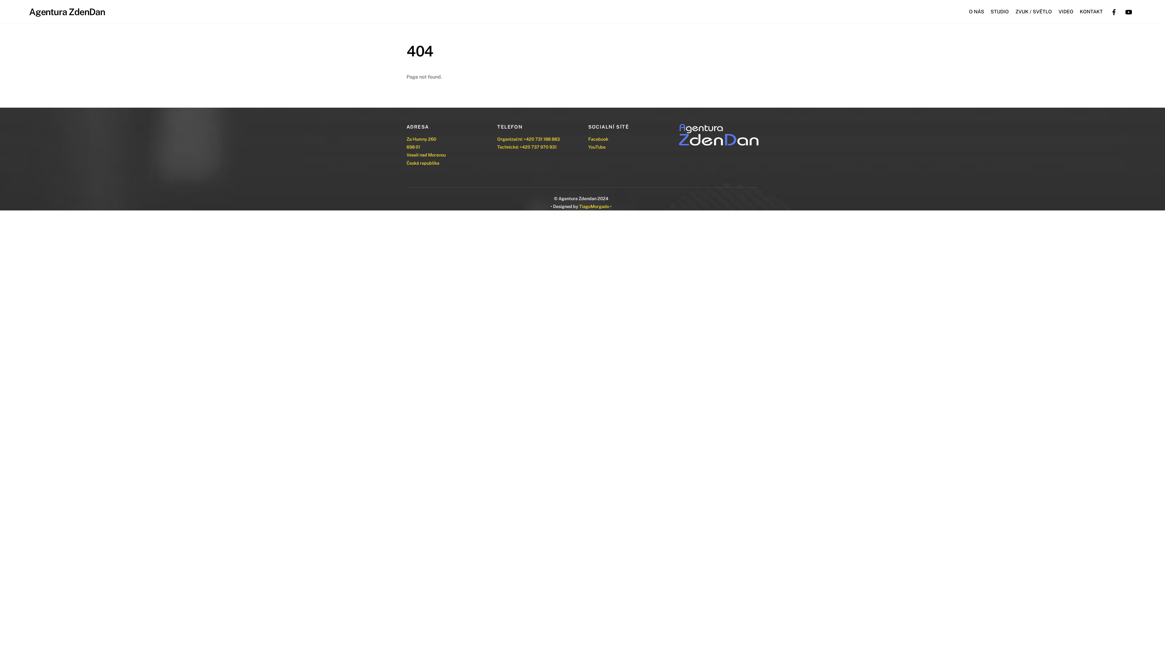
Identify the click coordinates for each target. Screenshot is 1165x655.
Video (1066, 12)
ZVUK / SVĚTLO (1033, 12)
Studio (1000, 12)
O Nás (976, 12)
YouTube (597, 146)
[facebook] (1114, 11)
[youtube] (1129, 11)
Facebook (598, 139)
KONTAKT (1091, 12)
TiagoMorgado (594, 206)
